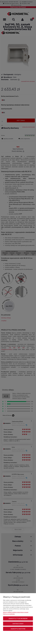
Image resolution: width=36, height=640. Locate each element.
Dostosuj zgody (18, 623)
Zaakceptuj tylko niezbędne (18, 618)
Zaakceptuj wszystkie (18, 629)
